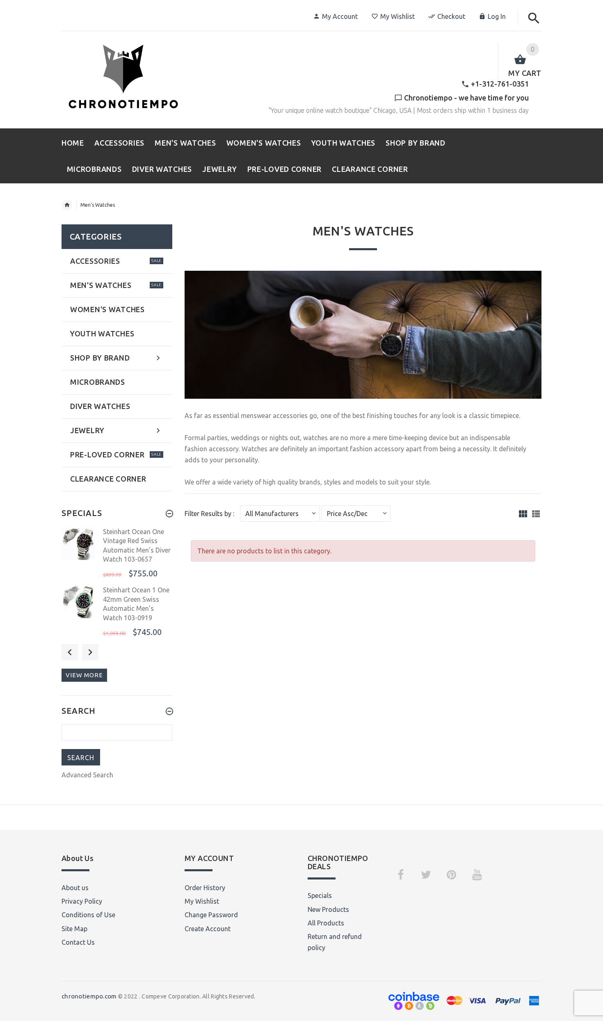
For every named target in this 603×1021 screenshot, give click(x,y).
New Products (328, 909)
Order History (205, 887)
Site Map (74, 928)
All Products (326, 923)
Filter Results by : (209, 514)
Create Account (208, 928)
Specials (320, 895)
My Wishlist (397, 16)
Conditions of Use (88, 914)
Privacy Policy (82, 901)
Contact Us (78, 942)
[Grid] (523, 513)
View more (84, 675)
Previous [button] (70, 652)
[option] (117, 554)
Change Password (211, 914)
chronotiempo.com (89, 996)
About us (75, 887)
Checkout (451, 16)
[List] (536, 513)
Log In (497, 16)
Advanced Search (87, 775)
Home (67, 205)
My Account (340, 16)
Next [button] (90, 652)
